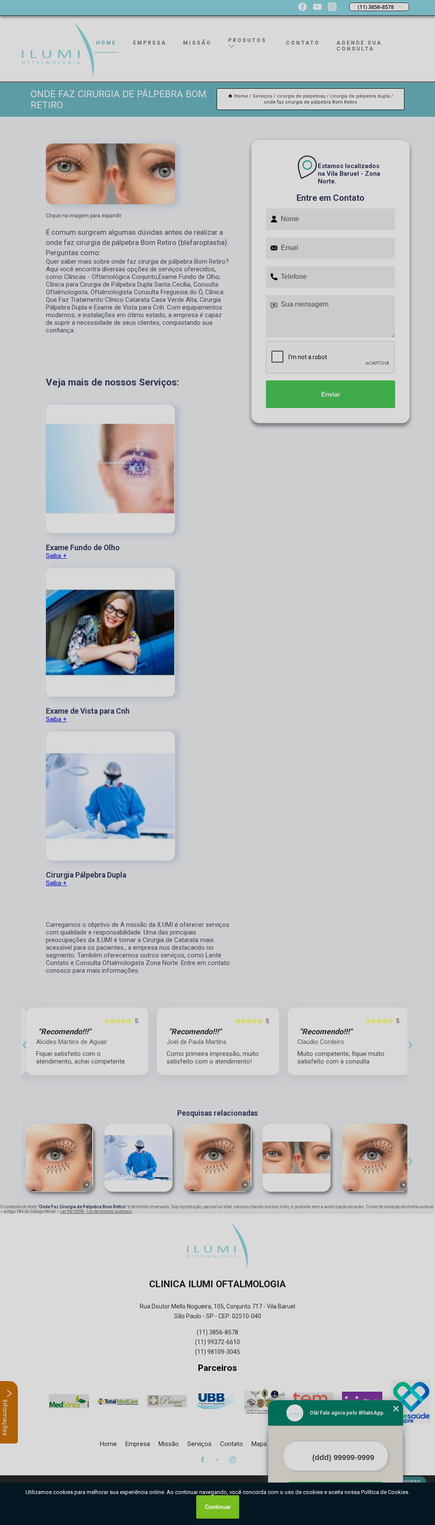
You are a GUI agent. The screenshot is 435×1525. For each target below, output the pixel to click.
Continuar (218, 1507)
